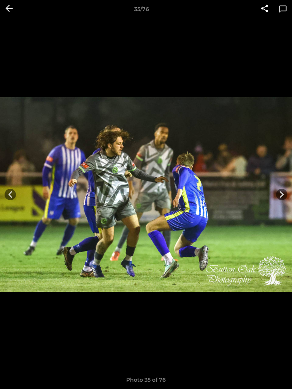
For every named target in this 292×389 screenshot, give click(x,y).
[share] (264, 9)
